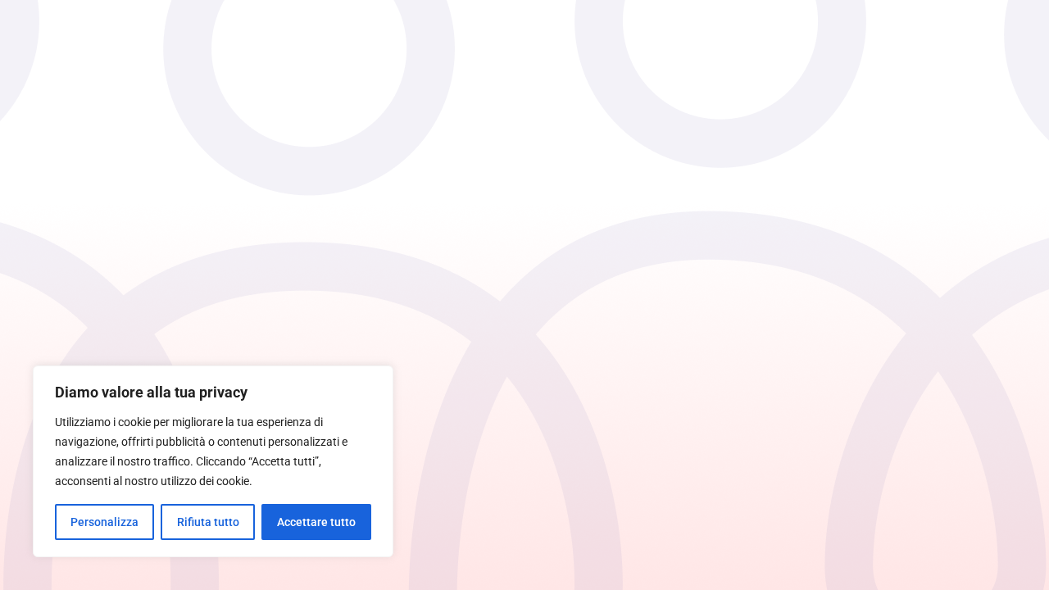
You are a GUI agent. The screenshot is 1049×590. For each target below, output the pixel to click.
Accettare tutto (316, 522)
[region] (213, 461)
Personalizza (104, 522)
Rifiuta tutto (208, 522)
